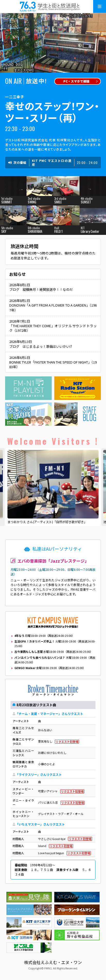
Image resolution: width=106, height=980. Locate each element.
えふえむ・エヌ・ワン (53, 6)
